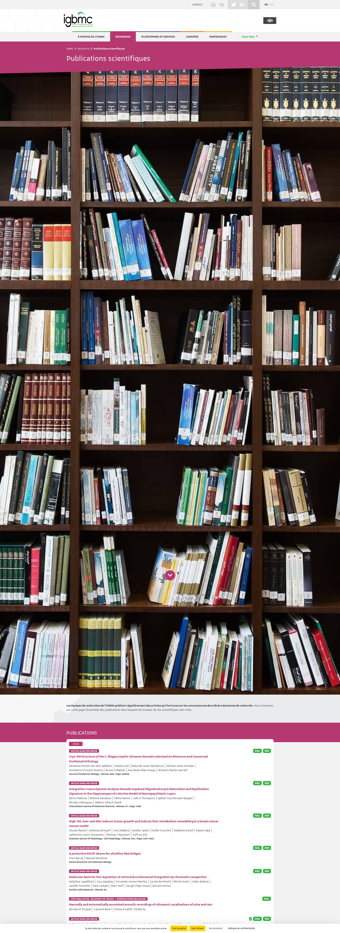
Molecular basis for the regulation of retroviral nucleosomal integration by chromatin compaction (138, 877)
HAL (257, 751)
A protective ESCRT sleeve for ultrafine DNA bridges (105, 854)
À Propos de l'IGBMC (91, 36)
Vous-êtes (248, 36)
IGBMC (69, 48)
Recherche (123, 36)
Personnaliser (216, 928)
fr (266, 4)
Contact (197, 4)
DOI (267, 751)
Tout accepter (179, 928)
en (272, 4)
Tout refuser (197, 928)
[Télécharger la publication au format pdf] (250, 919)
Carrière (192, 36)
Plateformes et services (158, 36)
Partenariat (218, 36)
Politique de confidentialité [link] (241, 928)
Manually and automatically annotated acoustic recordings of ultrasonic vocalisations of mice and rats (140, 905)
